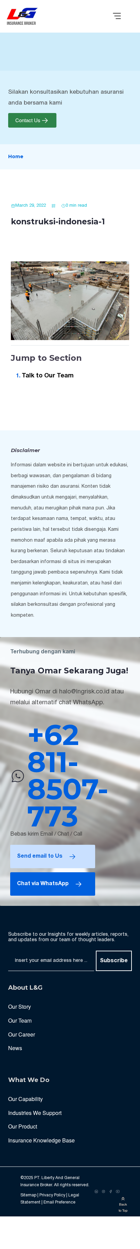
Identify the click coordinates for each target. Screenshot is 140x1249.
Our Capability (25, 1099)
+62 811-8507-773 (67, 776)
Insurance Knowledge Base (41, 1140)
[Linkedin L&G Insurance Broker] (96, 1191)
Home (15, 156)
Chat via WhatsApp (43, 883)
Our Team (20, 1020)
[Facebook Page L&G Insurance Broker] (110, 1191)
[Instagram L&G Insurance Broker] (103, 1191)
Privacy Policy (52, 1195)
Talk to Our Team (48, 376)
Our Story (19, 1006)
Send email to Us (40, 856)
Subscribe (114, 960)
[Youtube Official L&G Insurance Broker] (118, 1191)
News (15, 1048)
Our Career (21, 1034)
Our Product (22, 1126)
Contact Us (27, 120)
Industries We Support (35, 1113)
